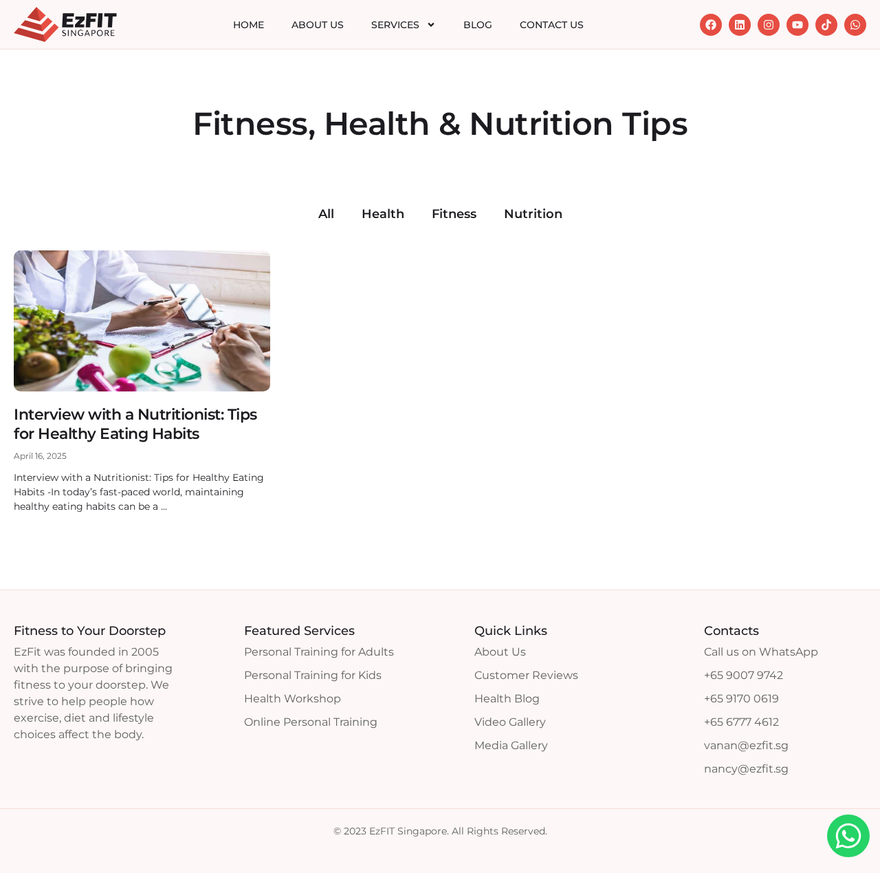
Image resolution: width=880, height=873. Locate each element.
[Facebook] (711, 25)
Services (395, 25)
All (326, 214)
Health (383, 214)
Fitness (454, 214)
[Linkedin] (740, 25)
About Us (318, 25)
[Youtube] (797, 25)
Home (248, 25)
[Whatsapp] (855, 25)
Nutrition (533, 214)
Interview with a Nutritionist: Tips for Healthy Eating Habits (135, 424)
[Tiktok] (826, 25)
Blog (477, 25)
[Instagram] (769, 25)
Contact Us (552, 25)
